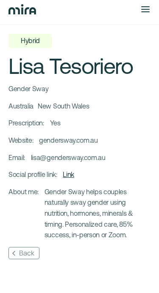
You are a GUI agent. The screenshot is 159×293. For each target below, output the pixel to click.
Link (68, 174)
